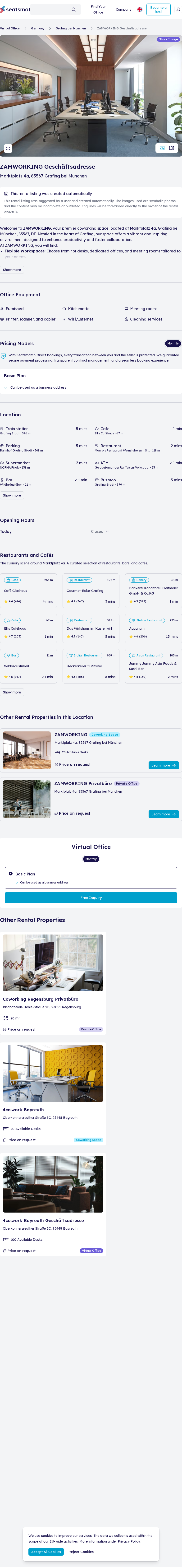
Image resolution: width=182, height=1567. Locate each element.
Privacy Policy (129, 1541)
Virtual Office (10, 28)
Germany (37, 28)
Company (123, 9)
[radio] (91, 877)
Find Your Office (98, 9)
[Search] (73, 9)
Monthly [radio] (173, 343)
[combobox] (55, 9)
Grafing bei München (71, 28)
